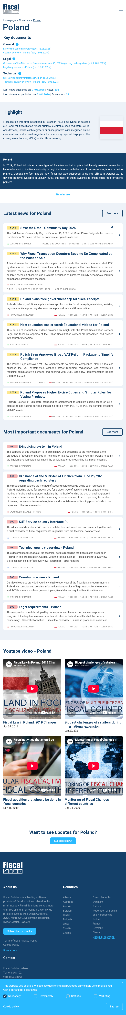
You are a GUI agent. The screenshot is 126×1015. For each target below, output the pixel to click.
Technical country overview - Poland (46, 548)
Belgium (67, 910)
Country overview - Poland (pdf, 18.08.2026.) (26, 52)
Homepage (9, 20)
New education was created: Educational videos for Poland (64, 325)
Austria (67, 906)
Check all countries (104, 936)
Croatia (67, 928)
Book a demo (10, 950)
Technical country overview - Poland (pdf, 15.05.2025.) (31, 81)
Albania (67, 897)
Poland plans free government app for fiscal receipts (60, 299)
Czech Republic (102, 897)
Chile (66, 923)
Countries (24, 20)
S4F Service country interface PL (43, 522)
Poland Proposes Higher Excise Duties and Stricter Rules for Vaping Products (65, 394)
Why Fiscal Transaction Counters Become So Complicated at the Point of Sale (66, 256)
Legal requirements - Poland (40, 607)
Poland (37, 20)
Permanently (46, 996)
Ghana (96, 932)
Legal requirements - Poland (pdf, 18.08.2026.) (27, 67)
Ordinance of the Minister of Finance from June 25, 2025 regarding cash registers (61, 478)
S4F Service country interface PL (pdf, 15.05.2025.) (29, 78)
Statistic (76, 996)
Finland (97, 919)
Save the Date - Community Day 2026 (48, 228)
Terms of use (11, 940)
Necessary (14, 996)
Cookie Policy (11, 944)
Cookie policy (11, 1006)
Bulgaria (67, 919)
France (97, 923)
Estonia (97, 906)
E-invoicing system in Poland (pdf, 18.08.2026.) (27, 48)
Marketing (104, 996)
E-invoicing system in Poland (40, 446)
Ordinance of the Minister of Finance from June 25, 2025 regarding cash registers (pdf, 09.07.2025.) (54, 63)
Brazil (66, 915)
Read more (63, 194)
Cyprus (67, 932)
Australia (68, 901)
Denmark (98, 901)
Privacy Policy (29, 940)
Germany (98, 928)
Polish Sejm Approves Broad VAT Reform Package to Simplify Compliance (66, 356)
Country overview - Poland (39, 577)
